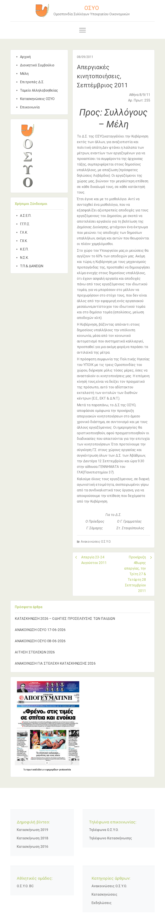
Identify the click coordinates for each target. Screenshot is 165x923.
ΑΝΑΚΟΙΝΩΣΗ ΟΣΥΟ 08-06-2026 (40, 641)
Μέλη (24, 74)
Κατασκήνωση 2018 (32, 838)
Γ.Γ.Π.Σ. (25, 224)
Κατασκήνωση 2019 (32, 830)
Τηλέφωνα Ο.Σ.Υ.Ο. (104, 830)
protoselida (65, 769)
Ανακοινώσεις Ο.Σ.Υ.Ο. (96, 541)
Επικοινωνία (30, 107)
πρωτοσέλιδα (33, 769)
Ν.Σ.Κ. (24, 258)
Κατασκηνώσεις (104, 894)
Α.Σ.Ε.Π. (25, 216)
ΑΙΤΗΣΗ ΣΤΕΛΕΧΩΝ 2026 (35, 652)
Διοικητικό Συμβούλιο (37, 65)
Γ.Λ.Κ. (24, 232)
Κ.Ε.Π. (24, 249)
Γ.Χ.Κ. (24, 241)
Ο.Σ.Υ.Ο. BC (25, 886)
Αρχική (25, 57)
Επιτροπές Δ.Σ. (32, 82)
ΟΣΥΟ (91, 8)
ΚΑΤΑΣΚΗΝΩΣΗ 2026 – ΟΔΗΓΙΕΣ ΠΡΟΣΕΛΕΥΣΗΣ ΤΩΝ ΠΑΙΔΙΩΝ (65, 619)
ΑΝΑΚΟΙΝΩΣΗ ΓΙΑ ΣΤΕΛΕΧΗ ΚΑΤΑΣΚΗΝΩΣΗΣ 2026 (55, 663)
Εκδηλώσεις (102, 903)
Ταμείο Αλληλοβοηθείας (39, 90)
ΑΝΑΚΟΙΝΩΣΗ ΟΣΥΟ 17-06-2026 (40, 630)
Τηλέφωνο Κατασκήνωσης (110, 838)
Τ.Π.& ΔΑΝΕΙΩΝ (31, 266)
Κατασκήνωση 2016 (32, 847)
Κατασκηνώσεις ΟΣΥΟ (37, 99)
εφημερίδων (51, 769)
